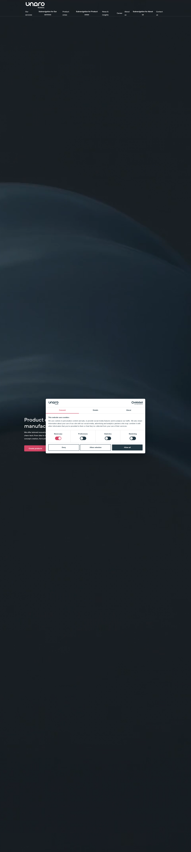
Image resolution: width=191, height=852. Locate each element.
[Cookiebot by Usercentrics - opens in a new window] (133, 403)
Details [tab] (95, 410)
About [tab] (128, 410)
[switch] (83, 438)
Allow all (127, 447)
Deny (64, 447)
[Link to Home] (35, 5)
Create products (35, 448)
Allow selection (95, 447)
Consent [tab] (62, 410)
